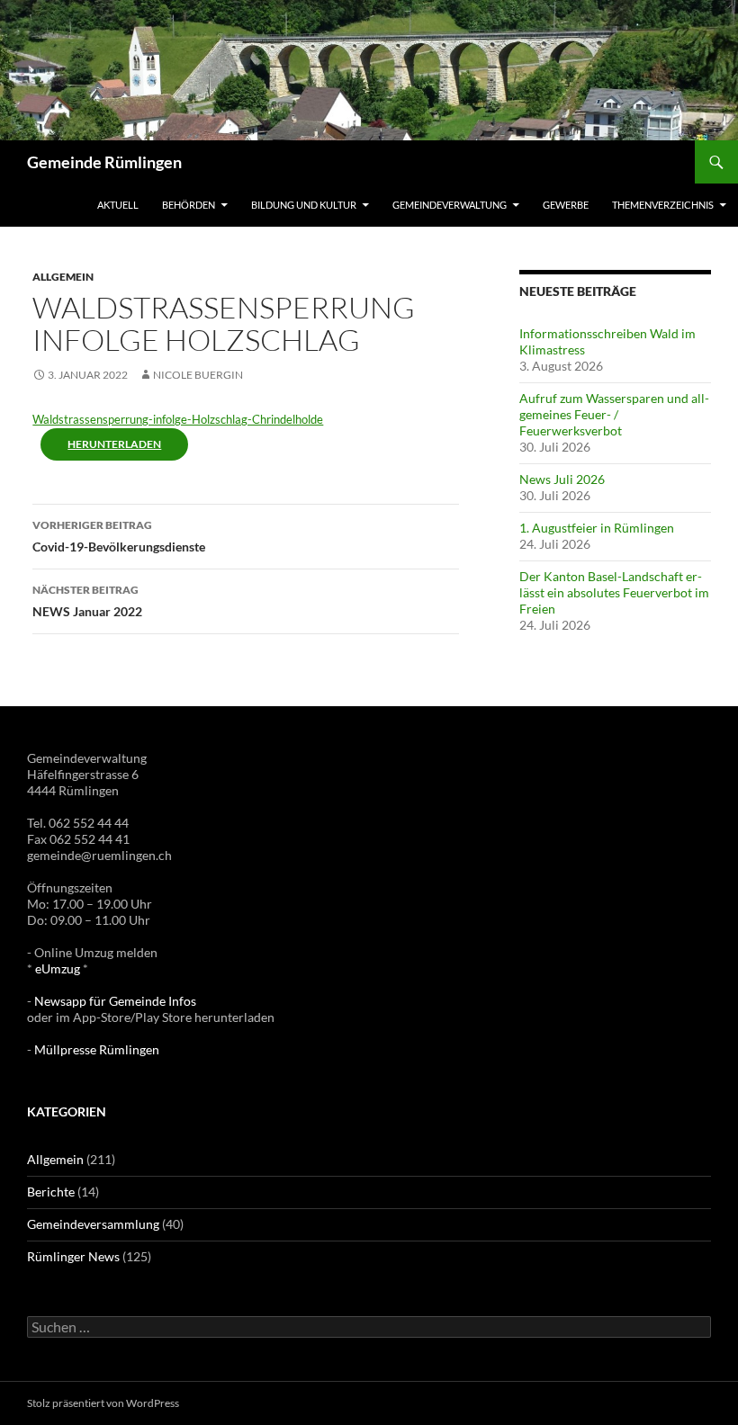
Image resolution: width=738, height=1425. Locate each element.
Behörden (188, 205)
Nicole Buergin (198, 374)
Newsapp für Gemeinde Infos (115, 1000)
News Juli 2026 (562, 479)
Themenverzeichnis (663, 205)
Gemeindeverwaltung (449, 205)
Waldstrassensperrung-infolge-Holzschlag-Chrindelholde (177, 419)
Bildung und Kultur (303, 205)
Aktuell (118, 205)
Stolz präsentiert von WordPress (103, 1403)
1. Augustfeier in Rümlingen (596, 527)
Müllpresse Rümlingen (96, 1049)
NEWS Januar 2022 (87, 601)
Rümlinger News (73, 1256)
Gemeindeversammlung (93, 1224)
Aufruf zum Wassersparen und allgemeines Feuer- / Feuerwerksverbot (614, 414)
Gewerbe (566, 205)
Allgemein (63, 276)
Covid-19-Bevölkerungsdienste (118, 536)
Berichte (51, 1191)
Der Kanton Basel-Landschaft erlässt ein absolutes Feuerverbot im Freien (614, 592)
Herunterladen (114, 444)
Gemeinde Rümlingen (104, 162)
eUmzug (57, 968)
